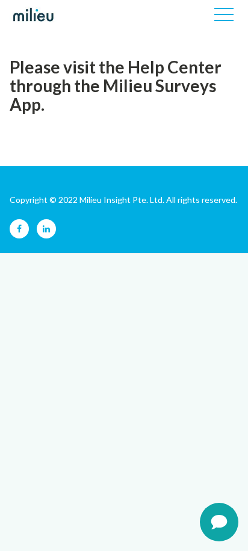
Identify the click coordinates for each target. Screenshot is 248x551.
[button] (223, 14)
